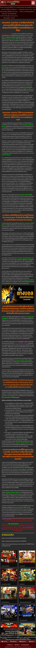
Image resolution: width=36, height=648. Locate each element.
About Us (17, 644)
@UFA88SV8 (15, 524)
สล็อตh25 (22, 584)
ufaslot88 (22, 566)
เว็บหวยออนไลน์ (5, 566)
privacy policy (25, 644)
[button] (33, 3)
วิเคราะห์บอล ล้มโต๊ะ (6, 584)
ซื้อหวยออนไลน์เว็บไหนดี (25, 602)
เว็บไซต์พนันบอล (5, 602)
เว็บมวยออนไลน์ (23, 620)
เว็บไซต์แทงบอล (5, 620)
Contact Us (10, 644)
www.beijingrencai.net (26, 647)
